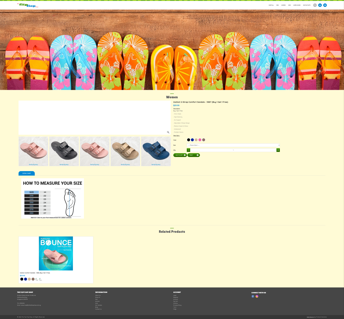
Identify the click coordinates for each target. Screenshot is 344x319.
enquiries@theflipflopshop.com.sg (31, 305)
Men (96, 299)
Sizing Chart (26, 173)
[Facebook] (253, 296)
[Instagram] (256, 296)
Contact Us (98, 309)
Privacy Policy (177, 305)
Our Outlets (98, 305)
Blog (96, 307)
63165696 (22, 303)
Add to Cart (179, 155)
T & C (174, 307)
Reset (191, 155)
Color (174, 140)
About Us (98, 295)
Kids (96, 303)
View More (56, 255)
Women (97, 301)
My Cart (175, 301)
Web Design (310, 317)
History (175, 303)
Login (174, 295)
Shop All (97, 297)
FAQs (174, 309)
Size (174, 145)
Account (175, 299)
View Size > (176, 135)
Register (175, 297)
